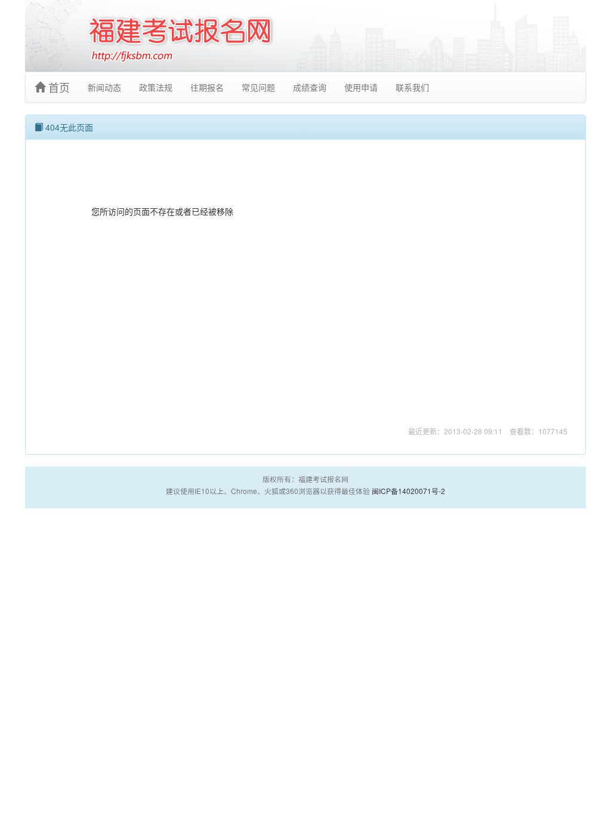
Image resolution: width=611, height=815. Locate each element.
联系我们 (412, 87)
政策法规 (155, 87)
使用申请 (361, 87)
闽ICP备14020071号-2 (408, 491)
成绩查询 (309, 87)
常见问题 (258, 87)
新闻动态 (104, 87)
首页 (57, 87)
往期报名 (207, 87)
